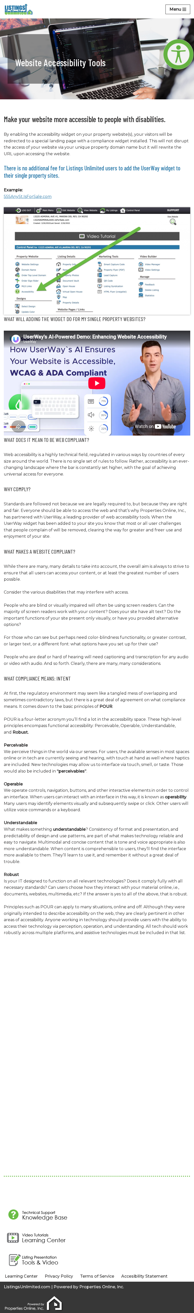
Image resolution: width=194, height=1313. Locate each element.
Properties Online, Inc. (101, 1286)
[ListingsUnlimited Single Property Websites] (19, 9)
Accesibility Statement (144, 1276)
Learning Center (21, 1276)
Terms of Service (97, 1276)
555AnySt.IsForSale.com (28, 196)
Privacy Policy (59, 1276)
